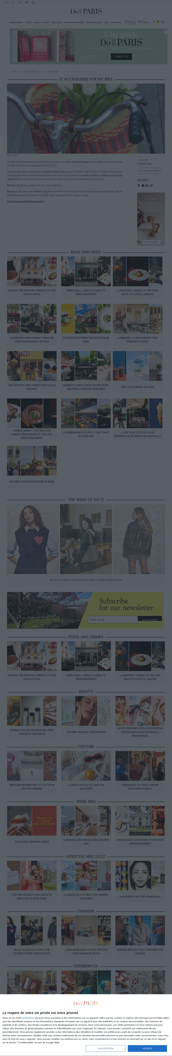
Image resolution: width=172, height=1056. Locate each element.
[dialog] (86, 1025)
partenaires (28, 1018)
